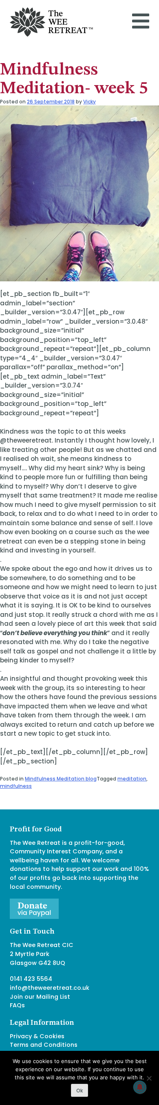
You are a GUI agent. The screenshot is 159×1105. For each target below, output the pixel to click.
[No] (149, 1078)
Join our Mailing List (40, 997)
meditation (131, 778)
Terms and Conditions (43, 1045)
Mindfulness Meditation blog (61, 778)
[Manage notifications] (139, 1087)
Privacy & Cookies (37, 1036)
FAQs (17, 1005)
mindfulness (16, 786)
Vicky (89, 101)
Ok (79, 1090)
